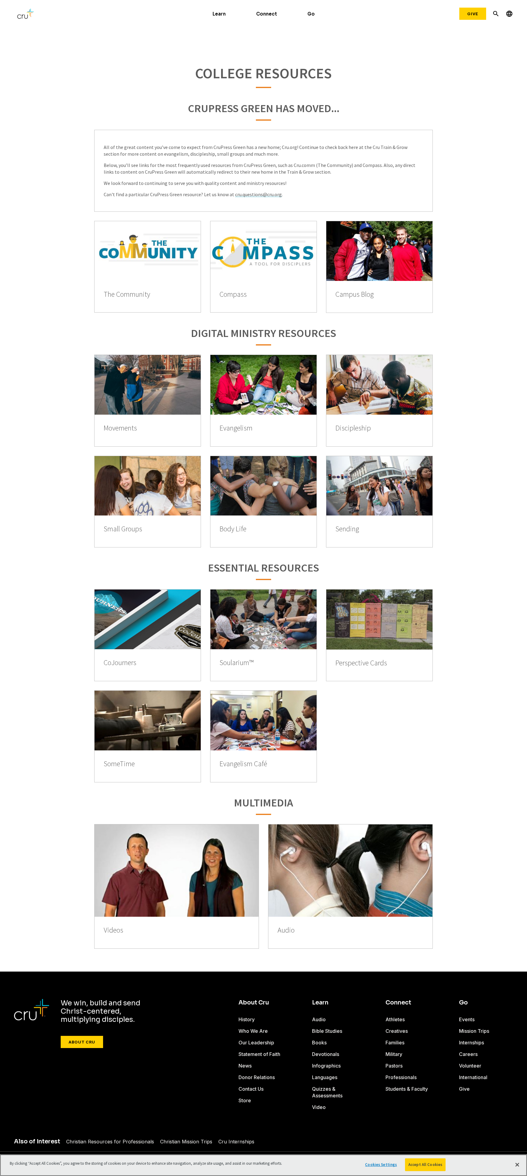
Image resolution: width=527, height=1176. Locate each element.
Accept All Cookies (425, 1164)
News (245, 1066)
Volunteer (470, 1066)
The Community (127, 294)
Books (319, 1043)
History (246, 1019)
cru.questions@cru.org (258, 194)
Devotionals (325, 1054)
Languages (324, 1077)
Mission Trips (474, 1031)
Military (393, 1054)
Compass (233, 294)
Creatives (396, 1031)
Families (394, 1043)
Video (319, 1107)
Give (472, 13)
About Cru (82, 1042)
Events (467, 1019)
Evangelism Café (243, 764)
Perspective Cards (361, 663)
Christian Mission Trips (186, 1142)
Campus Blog (354, 294)
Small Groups (123, 529)
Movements (120, 428)
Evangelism (236, 428)
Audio (286, 930)
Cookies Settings (381, 1164)
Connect (266, 14)
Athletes (395, 1019)
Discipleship (353, 428)
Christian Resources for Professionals (110, 1142)
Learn (219, 14)
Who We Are (253, 1031)
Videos (113, 930)
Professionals (401, 1077)
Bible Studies (327, 1031)
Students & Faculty (406, 1089)
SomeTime (119, 764)
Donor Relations (256, 1077)
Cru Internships (236, 1142)
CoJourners (120, 662)
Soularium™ (237, 662)
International (473, 1077)
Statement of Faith (259, 1054)
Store (244, 1100)
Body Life (233, 529)
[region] (263, 1165)
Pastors (394, 1066)
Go (311, 14)
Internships (471, 1043)
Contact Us (251, 1089)
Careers (468, 1054)
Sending (347, 529)
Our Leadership (256, 1043)
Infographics (326, 1066)
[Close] (517, 1164)
